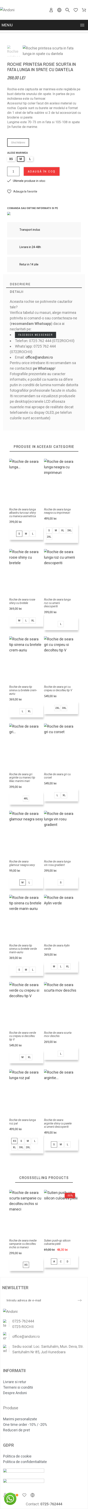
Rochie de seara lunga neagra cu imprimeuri (57, 511)
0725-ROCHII (23, 1326)
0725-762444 (23, 1321)
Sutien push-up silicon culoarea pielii (57, 1242)
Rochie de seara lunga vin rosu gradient (57, 863)
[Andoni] (7, 10)
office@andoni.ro (39, 357)
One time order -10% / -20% (25, 1424)
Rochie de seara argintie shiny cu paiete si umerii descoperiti (58, 1123)
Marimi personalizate (20, 1419)
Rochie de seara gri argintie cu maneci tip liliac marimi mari (22, 778)
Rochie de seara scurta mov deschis (57, 1034)
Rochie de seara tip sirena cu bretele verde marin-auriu (23, 949)
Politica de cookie (17, 1456)
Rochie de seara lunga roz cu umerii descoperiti (57, 603)
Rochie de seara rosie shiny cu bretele (22, 601)
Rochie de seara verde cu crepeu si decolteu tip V (22, 1036)
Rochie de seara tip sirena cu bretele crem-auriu (23, 690)
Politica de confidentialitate (25, 1462)
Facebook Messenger (35, 335)
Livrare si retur (14, 1382)
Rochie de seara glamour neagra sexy (22, 863)
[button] (22, 191)
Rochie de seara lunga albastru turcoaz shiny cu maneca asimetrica (22, 513)
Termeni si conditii (18, 1387)
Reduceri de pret (16, 1430)
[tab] (44, 284)
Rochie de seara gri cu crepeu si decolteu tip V (58, 688)
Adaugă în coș (41, 171)
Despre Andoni (15, 1393)
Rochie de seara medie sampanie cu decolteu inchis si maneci (23, 1244)
